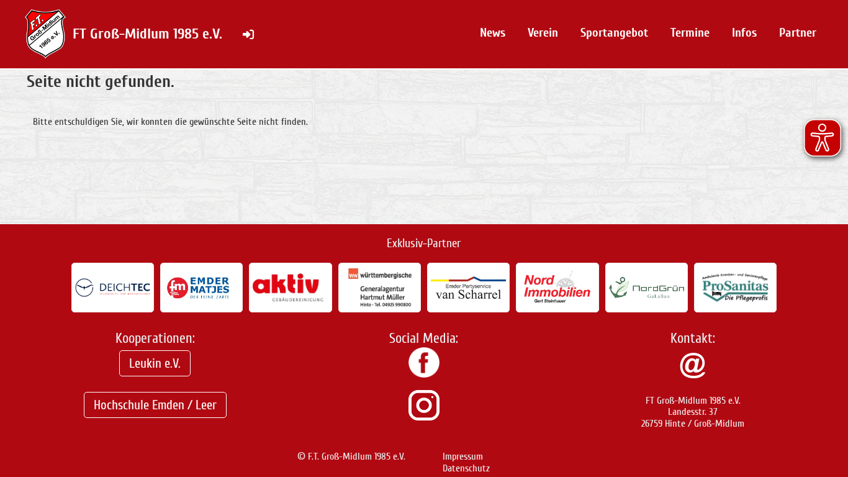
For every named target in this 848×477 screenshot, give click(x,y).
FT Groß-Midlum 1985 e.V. (147, 33)
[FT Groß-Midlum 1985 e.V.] (424, 374)
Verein (543, 32)
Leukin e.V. (155, 363)
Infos (744, 32)
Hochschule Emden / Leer (155, 405)
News (492, 32)
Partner (797, 32)
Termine (690, 32)
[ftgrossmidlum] (424, 417)
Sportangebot (614, 32)
